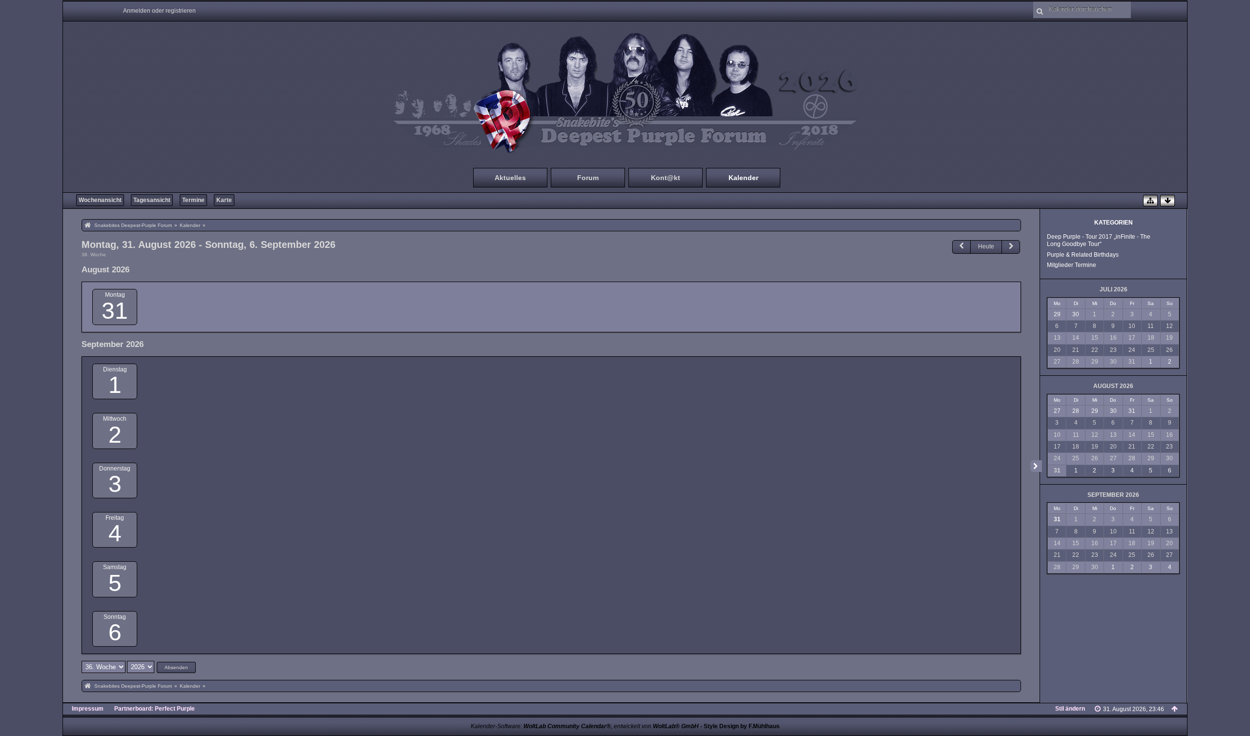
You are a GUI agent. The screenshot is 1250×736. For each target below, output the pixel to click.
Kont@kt (665, 178)
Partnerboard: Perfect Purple (154, 708)
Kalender (743, 178)
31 (115, 311)
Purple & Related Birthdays (1083, 254)
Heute (986, 246)
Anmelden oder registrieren (159, 10)
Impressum (88, 708)
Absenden (176, 667)
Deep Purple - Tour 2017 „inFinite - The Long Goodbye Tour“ (1098, 240)
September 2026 (1113, 494)
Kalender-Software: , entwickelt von (585, 726)
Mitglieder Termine (1071, 265)
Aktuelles (510, 178)
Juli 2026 (1113, 289)
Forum (588, 178)
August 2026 (1113, 386)
